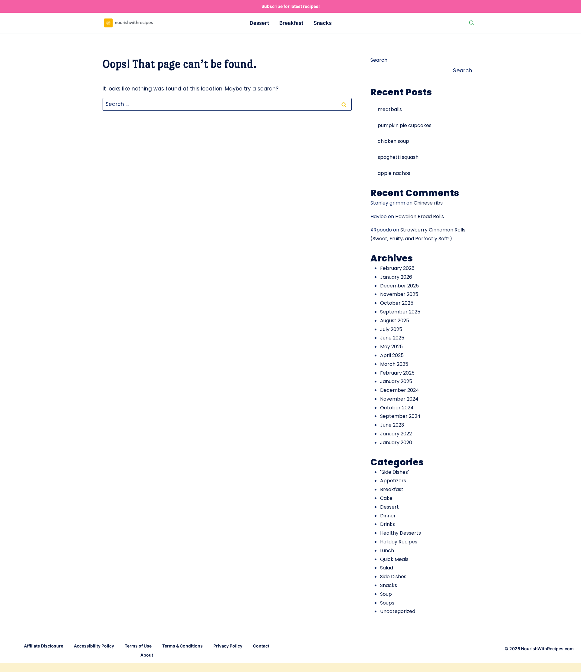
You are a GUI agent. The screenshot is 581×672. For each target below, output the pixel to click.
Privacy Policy (227, 645)
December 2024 (399, 390)
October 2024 (397, 407)
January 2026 (396, 277)
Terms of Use (138, 645)
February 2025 (397, 372)
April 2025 (392, 355)
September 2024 (400, 416)
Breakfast (291, 23)
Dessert (259, 23)
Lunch (387, 550)
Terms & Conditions (182, 645)
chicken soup (393, 141)
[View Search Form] (471, 23)
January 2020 (396, 442)
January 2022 (396, 433)
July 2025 (391, 329)
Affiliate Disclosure (43, 645)
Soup (386, 594)
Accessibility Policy (94, 645)
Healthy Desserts (400, 532)
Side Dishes (393, 576)
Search (378, 60)
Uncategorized (397, 611)
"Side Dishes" (394, 472)
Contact (261, 645)
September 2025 (400, 311)
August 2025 (394, 320)
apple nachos (394, 173)
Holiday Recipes (398, 541)
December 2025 (399, 285)
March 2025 (394, 364)
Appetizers (393, 480)
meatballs (390, 109)
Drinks (387, 524)
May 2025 (391, 346)
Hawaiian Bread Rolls (419, 216)
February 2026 (397, 268)
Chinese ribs (428, 202)
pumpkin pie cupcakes (405, 125)
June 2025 (392, 337)
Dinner (388, 515)
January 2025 (396, 381)
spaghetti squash (398, 157)
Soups (387, 602)
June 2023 (392, 424)
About (146, 654)
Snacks (322, 23)
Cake (386, 498)
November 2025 (399, 294)
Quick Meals (394, 559)
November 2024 (399, 398)
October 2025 (396, 303)
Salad (386, 567)
